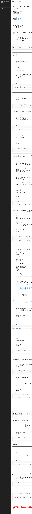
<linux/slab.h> (18, 13)
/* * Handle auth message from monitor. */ (19, 245)
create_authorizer (28, 388)
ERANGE (19, 195)
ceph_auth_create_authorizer (19, 381)
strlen (21, 137)
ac (29, 36)
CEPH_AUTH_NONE (18, 26)
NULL (26, 295)
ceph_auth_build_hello (18, 160)
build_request (24, 222)
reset (23, 120)
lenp (16, 174)
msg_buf (29, 211)
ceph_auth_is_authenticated (19, 359)
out (21, 68)
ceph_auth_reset (17, 115)
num (19, 165)
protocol (18, 254)
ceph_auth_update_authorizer (19, 424)
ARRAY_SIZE (20, 179)
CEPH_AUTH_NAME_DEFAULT (27, 74)
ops (19, 97)
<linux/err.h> (18, 12)
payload (17, 268)
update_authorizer (28, 430)
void (13, 115)
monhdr (29, 163)
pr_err (20, 224)
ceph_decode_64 (23, 266)
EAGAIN (21, 309)
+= (16, 175)
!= (18, 273)
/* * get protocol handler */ (16, 23)
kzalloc (19, 66)
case (16, 37)
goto (19, 68)
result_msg (20, 258)
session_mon (21, 170)
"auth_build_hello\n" (21, 168)
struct (27, 32)
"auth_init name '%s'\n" (22, 64)
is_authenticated (28, 364)
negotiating (19, 71)
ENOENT (23, 40)
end (28, 139)
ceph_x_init (23, 38)
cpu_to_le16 (26, 170)
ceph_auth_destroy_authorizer (23, 420)
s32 (16, 255)
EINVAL (21, 260)
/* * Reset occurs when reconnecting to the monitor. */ (22, 111)
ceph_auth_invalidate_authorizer (20, 473)
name (28, 64)
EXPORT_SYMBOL (15, 377)
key (18, 59)
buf (27, 164)
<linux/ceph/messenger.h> (20, 17)
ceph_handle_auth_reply (18, 249)
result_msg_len (20, 259)
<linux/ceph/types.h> (20, 15)
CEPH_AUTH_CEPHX (18, 27)
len (17, 137)
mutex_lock (18, 117)
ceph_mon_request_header (22, 163)
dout (16, 64)
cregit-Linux (14, 1)
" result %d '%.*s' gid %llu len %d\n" (25, 276)
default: (17, 39)
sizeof (22, 66)
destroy (23, 98)
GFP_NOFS (27, 66)
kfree (17, 99)
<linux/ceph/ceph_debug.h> (21, 9)
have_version (21, 169)
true (23, 71)
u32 (15, 25)
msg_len (25, 214)
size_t (27, 336)
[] (24, 25)
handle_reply (23, 308)
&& (20, 119)
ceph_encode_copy (19, 142)
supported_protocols (20, 25)
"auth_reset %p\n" (21, 118)
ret (17, 62)
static (13, 25)
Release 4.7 (2, 8)
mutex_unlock (18, 192)
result (18, 255)
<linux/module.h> (19, 11)
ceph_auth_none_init (25, 36)
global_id (19, 256)
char (26, 135)
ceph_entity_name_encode (18, 135)
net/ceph (16, 8)
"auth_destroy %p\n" (21, 96)
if (19, 288)
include (14, 9)
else (16, 73)
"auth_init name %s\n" (22, 75)
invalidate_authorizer (26, 477)
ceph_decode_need (19, 177)
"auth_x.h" (18, 19)
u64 (16, 256)
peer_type (28, 382)
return (20, 36)
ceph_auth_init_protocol (21, 32)
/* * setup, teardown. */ (16, 54)
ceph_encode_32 (18, 141)
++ (24, 181)
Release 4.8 (2, 6)
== (19, 309)
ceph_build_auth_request (21, 210)
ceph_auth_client (21, 61)
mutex (23, 70)
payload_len (18, 267)
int (15, 32)
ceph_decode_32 (22, 265)
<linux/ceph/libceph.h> (20, 16)
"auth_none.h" (18, 18)
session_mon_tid (22, 171)
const (24, 135)
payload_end (18, 279)
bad (31, 270)
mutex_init (18, 70)
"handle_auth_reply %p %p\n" (23, 263)
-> (21, 70)
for (16, 181)
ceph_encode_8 (18, 178)
